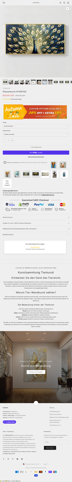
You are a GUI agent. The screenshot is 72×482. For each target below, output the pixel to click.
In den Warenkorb (36, 147)
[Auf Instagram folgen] (8, 459)
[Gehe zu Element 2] (10, 82)
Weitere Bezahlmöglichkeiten (36, 157)
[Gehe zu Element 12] (67, 82)
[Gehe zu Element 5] (27, 82)
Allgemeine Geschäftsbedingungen (59, 417)
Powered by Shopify (41, 467)
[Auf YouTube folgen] (17, 459)
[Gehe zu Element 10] (55, 82)
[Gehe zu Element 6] (33, 82)
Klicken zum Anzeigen (36, 372)
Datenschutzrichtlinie (55, 414)
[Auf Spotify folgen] (22, 459)
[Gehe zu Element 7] (39, 82)
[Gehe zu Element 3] (16, 82)
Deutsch (45, 464)
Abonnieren (50, 448)
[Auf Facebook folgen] (4, 459)
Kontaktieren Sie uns (55, 425)
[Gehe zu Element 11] (61, 82)
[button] (7, 99)
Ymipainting (6, 88)
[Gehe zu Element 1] (5, 82)
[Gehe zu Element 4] (22, 82)
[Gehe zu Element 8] (44, 82)
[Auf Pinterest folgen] (13, 459)
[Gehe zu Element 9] (50, 82)
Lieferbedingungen (55, 411)
